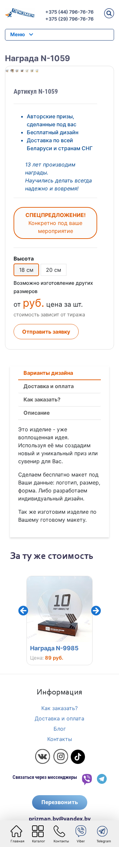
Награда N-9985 (35, 648)
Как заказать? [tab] (41, 399)
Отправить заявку (46, 331)
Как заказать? (59, 708)
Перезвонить (59, 802)
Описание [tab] (36, 412)
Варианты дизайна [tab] (48, 373)
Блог (60, 728)
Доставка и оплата (59, 718)
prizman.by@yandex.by (60, 818)
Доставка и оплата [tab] (48, 386)
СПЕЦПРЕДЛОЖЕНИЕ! (55, 223)
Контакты (59, 739)
